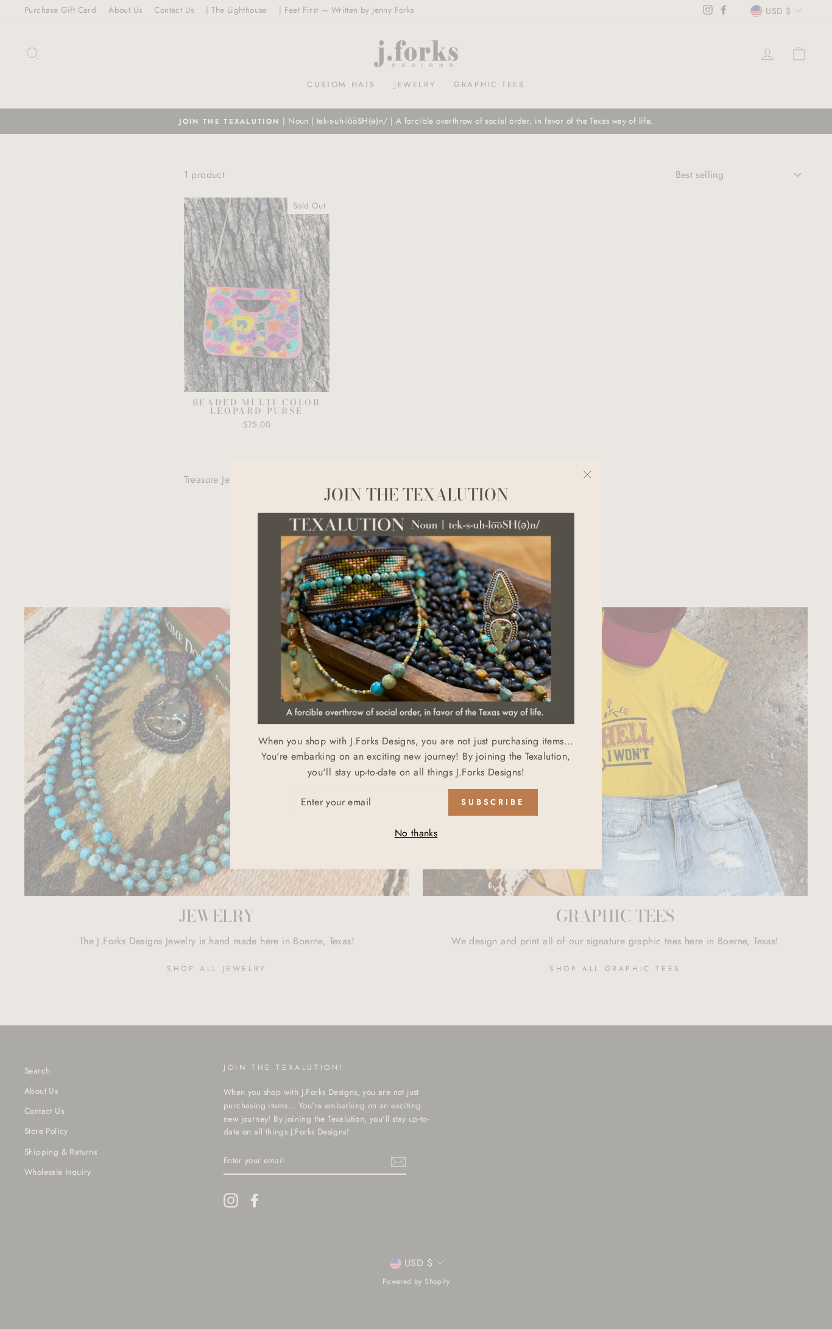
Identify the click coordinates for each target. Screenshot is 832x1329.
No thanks (416, 833)
